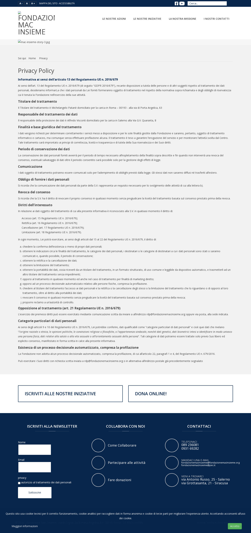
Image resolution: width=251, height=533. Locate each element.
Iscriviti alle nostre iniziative (60, 393)
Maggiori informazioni (25, 526)
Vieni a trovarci (172, 480)
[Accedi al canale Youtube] (182, 3)
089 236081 (190, 445)
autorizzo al (45, 482)
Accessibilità (67, 3)
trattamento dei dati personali (53, 482)
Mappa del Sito (48, 3)
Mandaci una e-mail (172, 463)
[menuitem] (114, 18)
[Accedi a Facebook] (176, 3)
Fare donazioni (98, 480)
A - (21, 3)
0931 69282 (190, 448)
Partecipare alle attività (98, 463)
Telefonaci (172, 445)
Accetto (234, 526)
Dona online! (151, 393)
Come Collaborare (98, 445)
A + (33, 3)
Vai (230, 3)
